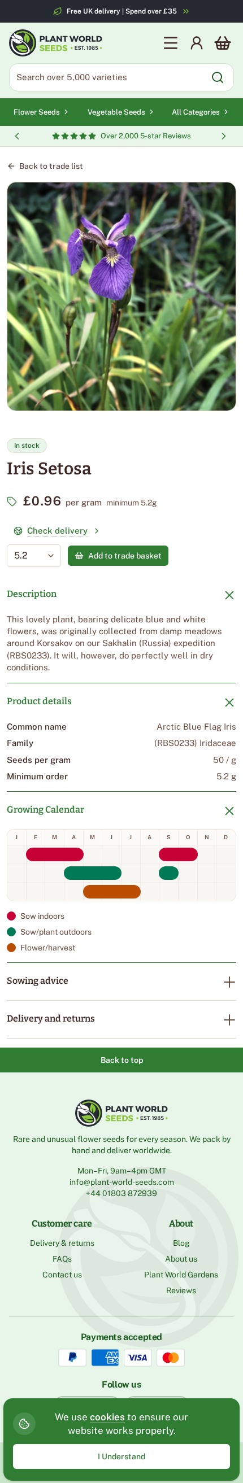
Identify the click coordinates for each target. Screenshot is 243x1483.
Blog (181, 1243)
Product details (39, 701)
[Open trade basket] (222, 43)
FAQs (62, 1258)
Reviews (181, 1290)
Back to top (122, 1060)
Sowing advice (37, 980)
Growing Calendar (45, 809)
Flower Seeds (37, 112)
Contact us (62, 1274)
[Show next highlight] (224, 136)
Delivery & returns (62, 1243)
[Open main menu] (170, 43)
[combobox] (25, 556)
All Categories (196, 112)
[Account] (196, 43)
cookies (107, 1417)
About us (181, 1258)
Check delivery (57, 530)
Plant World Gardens (181, 1274)
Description (32, 593)
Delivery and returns (51, 1018)
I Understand (121, 1456)
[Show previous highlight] (17, 136)
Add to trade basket (125, 555)
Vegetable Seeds (116, 112)
